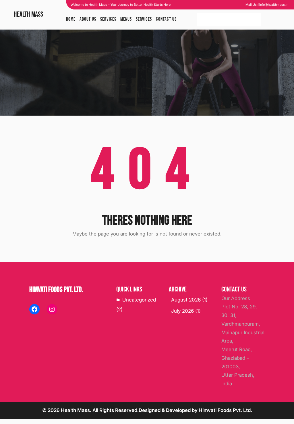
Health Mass (28, 14)
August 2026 (186, 300)
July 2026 (182, 311)
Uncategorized (139, 300)
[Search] (253, 19)
